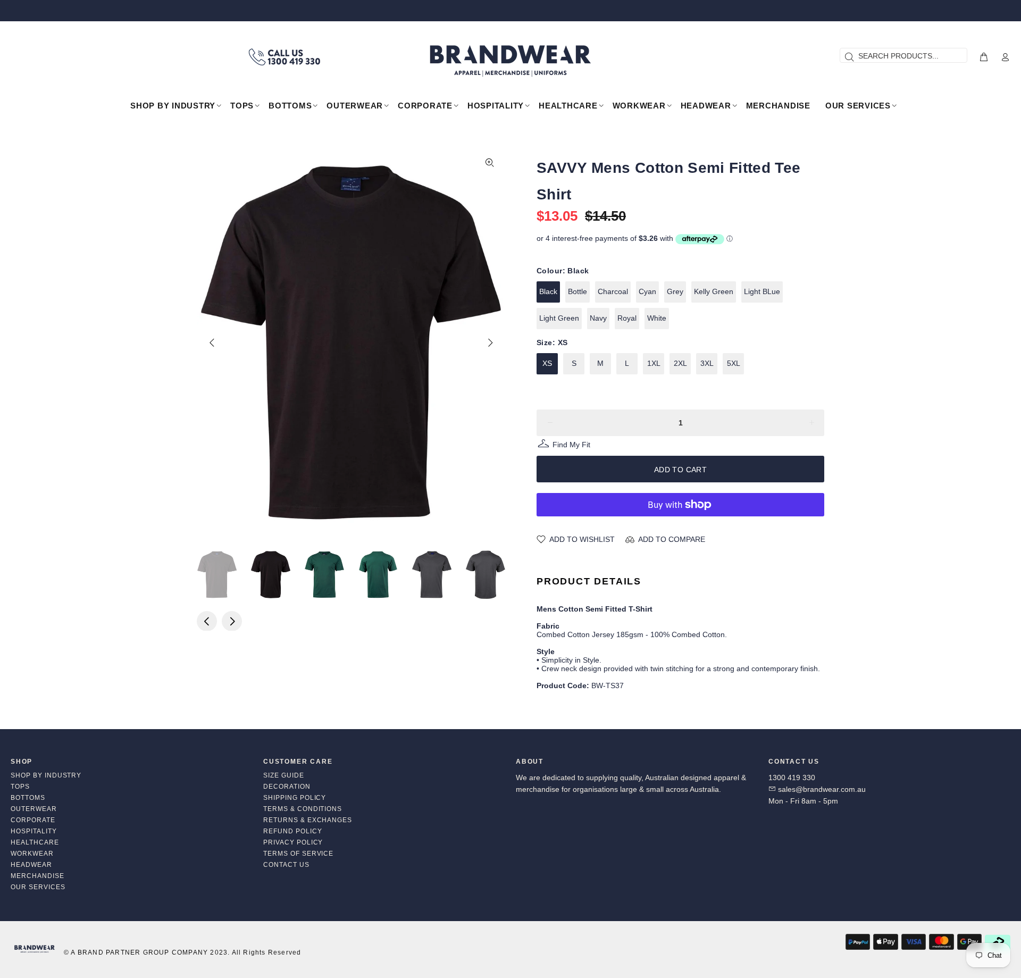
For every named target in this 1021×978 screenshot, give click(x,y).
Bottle (577, 291)
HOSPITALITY (34, 831)
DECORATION (287, 786)
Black (548, 291)
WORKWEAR (32, 853)
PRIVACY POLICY (293, 842)
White (656, 318)
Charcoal (613, 291)
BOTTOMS (28, 797)
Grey (675, 291)
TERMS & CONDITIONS (302, 809)
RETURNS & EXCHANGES (307, 820)
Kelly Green (713, 291)
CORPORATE (33, 820)
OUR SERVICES (38, 887)
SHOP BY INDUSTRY (46, 775)
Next (490, 342)
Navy (598, 318)
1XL (653, 363)
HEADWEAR (31, 864)
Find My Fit (571, 446)
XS (547, 363)
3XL (707, 363)
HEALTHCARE (35, 842)
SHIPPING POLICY (294, 797)
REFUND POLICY (292, 831)
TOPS (20, 786)
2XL (680, 363)
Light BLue (762, 291)
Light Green (559, 318)
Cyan (647, 291)
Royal (627, 318)
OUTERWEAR (34, 809)
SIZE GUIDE (283, 775)
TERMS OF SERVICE (298, 853)
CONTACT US (286, 864)
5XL (733, 363)
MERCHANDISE (37, 876)
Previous (212, 342)
